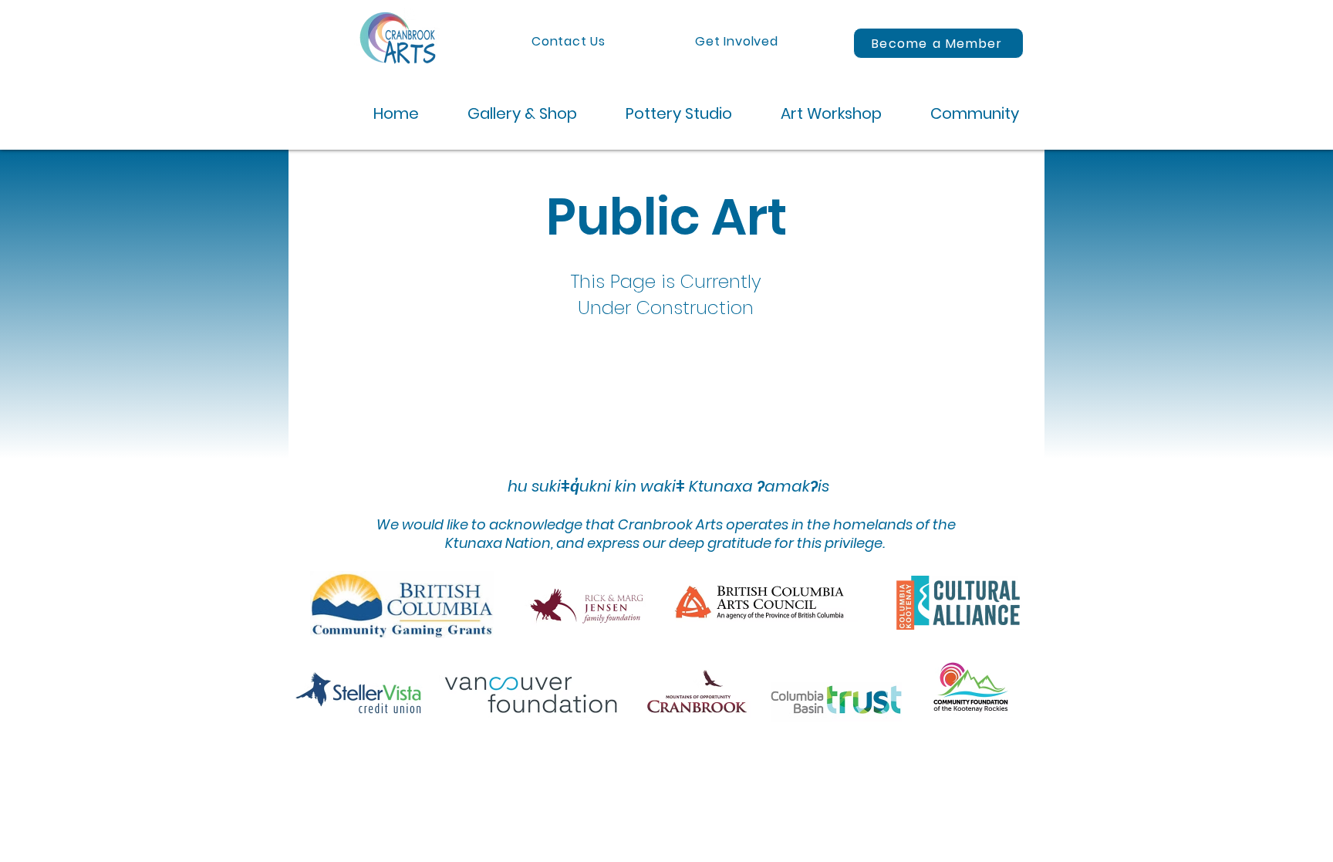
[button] (509, 114)
